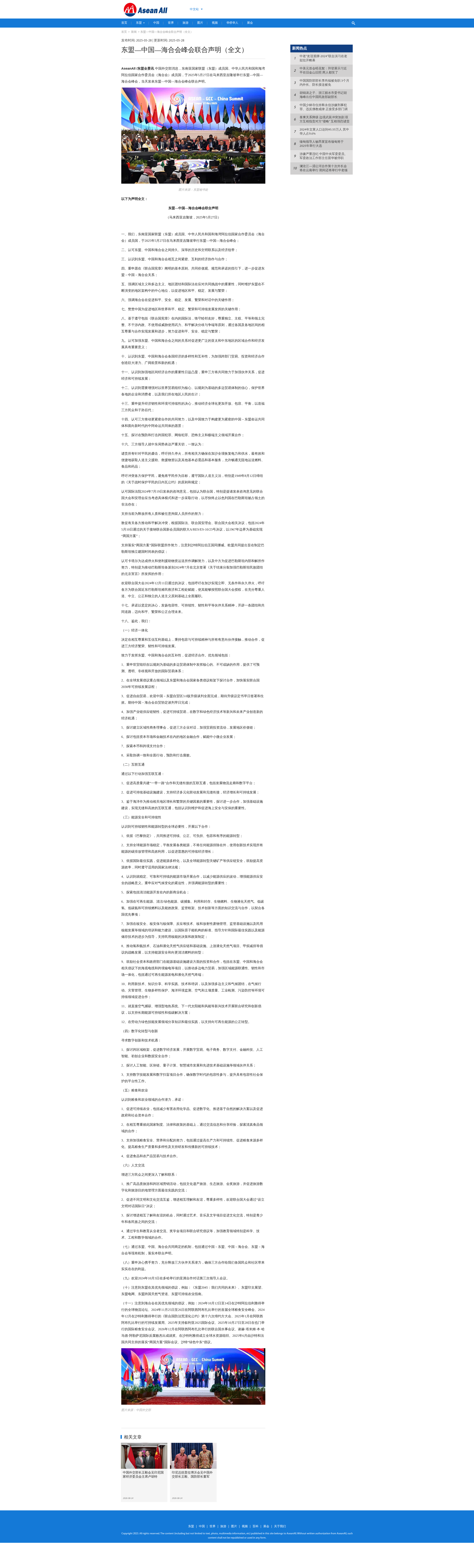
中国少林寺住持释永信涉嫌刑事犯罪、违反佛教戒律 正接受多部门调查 (324, 109)
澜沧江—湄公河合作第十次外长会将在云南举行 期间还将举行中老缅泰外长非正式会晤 (324, 170)
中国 (156, 22)
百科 (255, 1526)
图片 (200, 22)
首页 (124, 22)
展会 (250, 22)
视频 (215, 22)
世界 (171, 22)
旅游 (185, 22)
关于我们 (280, 1526)
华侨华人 (232, 22)
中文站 (194, 9)
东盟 (139, 22)
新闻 (134, 32)
